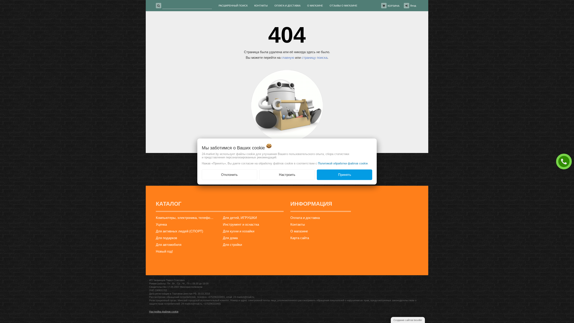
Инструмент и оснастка (241, 224)
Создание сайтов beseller (408, 320)
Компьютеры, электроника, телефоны (185, 218)
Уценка (161, 224)
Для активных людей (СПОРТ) (179, 231)
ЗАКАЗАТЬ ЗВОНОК (565, 161)
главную (287, 57)
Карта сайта (299, 238)
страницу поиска (314, 57)
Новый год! (164, 251)
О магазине (299, 231)
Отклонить (229, 175)
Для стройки (232, 245)
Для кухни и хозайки (238, 231)
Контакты (297, 224)
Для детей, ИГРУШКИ (240, 218)
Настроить (287, 175)
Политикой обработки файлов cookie (343, 163)
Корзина (393, 5)
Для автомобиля (168, 245)
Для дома (230, 238)
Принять (344, 175)
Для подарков (166, 238)
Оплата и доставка (305, 218)
